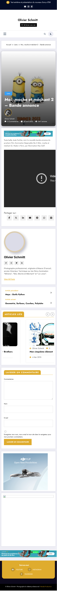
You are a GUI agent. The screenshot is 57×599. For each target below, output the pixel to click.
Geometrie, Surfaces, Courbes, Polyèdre (24, 303)
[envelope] (30, 218)
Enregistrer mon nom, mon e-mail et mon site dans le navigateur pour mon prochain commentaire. (27, 435)
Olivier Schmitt (28, 20)
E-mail (6, 417)
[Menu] (5, 34)
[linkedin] (23, 218)
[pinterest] (37, 218)
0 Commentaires (12, 121)
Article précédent (11, 291)
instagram (37, 569)
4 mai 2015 (15, 357)
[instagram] (28, 6)
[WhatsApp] (44, 218)
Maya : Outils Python (15, 294)
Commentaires (8, 379)
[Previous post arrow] (51, 292)
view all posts (9, 279)
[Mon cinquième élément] (29, 334)
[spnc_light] (50, 34)
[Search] (44, 34)
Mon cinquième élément (19, 351)
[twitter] (16, 218)
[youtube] (25, 6)
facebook (29, 574)
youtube (19, 569)
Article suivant (10, 299)
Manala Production (46, 586)
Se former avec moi (30, 25)
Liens (8, 93)
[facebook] (9, 218)
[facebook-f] (32, 6)
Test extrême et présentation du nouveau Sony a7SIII (31, 2)
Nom (5, 403)
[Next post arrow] (51, 303)
